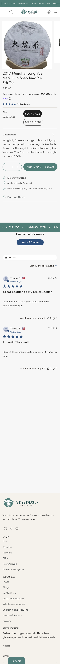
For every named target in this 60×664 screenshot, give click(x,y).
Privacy (7, 621)
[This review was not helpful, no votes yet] (54, 318)
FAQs (6, 581)
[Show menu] (4, 12)
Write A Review (30, 242)
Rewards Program (13, 569)
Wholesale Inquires (14, 604)
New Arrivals (10, 563)
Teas (5, 541)
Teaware (7, 552)
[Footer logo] (21, 502)
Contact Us (9, 592)
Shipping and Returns (15, 609)
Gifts (5, 558)
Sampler (7, 547)
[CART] (55, 12)
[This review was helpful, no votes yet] (48, 318)
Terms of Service (12, 615)
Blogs (6, 587)
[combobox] (43, 265)
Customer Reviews (13, 598)
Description (9, 134)
